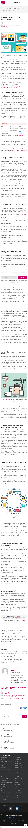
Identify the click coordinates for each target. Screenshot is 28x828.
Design (2, 771)
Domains (3, 773)
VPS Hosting (18, 790)
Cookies (23, 820)
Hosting (3, 786)
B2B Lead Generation (6, 761)
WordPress (17, 798)
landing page (8, 399)
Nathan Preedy (5, 25)
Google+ (3, 784)
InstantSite (3, 790)
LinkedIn (3, 798)
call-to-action (22, 214)
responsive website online (17, 150)
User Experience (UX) (20, 786)
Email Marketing (5, 778)
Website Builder (18, 796)
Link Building (4, 796)
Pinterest (17, 771)
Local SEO (3, 799)
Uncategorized (18, 784)
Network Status (14, 823)
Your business (18, 799)
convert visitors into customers (10, 87)
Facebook (3, 780)
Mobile (16, 761)
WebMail (17, 794)
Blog (8, 8)
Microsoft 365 (18, 759)
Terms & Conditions (8, 821)
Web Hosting (18, 792)
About (7, 820)
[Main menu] (25, 2)
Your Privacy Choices (15, 817)
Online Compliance (19, 769)
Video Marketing (19, 788)
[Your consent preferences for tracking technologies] (25, 825)
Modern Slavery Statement (18, 821)
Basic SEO (3, 763)
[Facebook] (21, 708)
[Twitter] (24, 708)
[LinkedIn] (26, 708)
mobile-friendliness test (19, 135)
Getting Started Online (6, 782)
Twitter (16, 782)
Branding (3, 767)
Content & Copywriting (6, 769)
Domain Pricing (13, 820)
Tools (16, 780)
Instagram (3, 788)
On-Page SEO (18, 763)
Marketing (17, 757)
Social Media (18, 776)
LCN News (3, 794)
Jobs (4, 820)
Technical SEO (13, 8)
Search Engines (18, 773)
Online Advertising (19, 765)
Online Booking (18, 767)
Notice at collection (4, 826)
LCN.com (3, 8)
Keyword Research (5, 792)
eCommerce (4, 775)
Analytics (12, 25)
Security (17, 775)
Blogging (3, 765)
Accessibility (4, 757)
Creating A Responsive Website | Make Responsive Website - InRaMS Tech (13, 696)
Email (2, 776)
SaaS (11, 569)
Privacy (19, 820)
